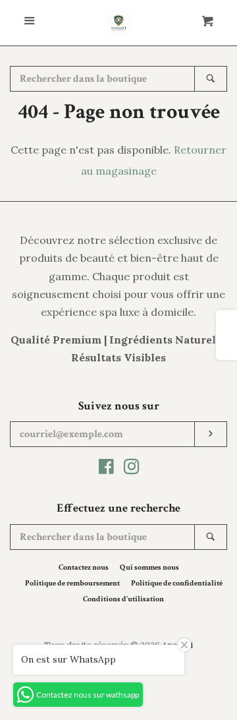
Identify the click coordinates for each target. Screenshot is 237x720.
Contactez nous (84, 567)
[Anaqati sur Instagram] (132, 468)
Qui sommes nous (149, 567)
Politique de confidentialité (177, 583)
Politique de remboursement (72, 583)
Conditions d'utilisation (123, 599)
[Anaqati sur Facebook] (106, 468)
